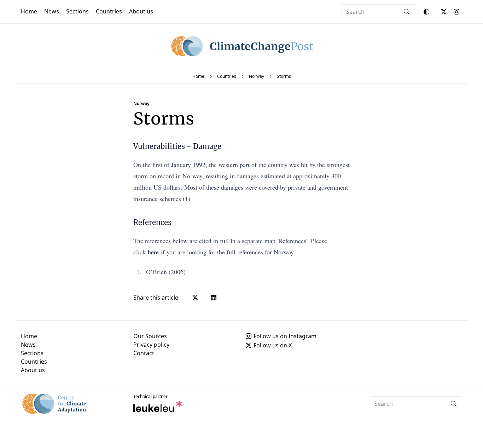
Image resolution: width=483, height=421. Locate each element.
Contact (143, 353)
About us (141, 11)
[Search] (406, 11)
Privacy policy (151, 344)
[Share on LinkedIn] (213, 297)
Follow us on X (273, 345)
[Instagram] (456, 11)
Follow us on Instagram (285, 336)
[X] (443, 11)
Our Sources (150, 336)
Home (29, 11)
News (51, 11)
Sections (77, 11)
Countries (109, 11)
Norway (256, 76)
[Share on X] (195, 297)
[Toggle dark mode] (426, 11)
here (153, 252)
